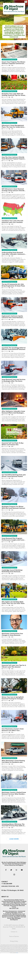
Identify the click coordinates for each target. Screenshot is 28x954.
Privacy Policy (14, 941)
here (17, 952)
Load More (14, 839)
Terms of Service (14, 936)
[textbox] (14, 31)
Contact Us (14, 932)
